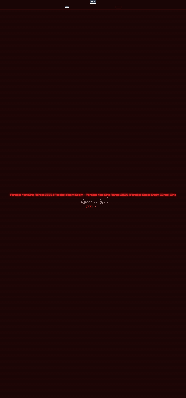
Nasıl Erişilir (96, 206)
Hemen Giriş (89, 206)
